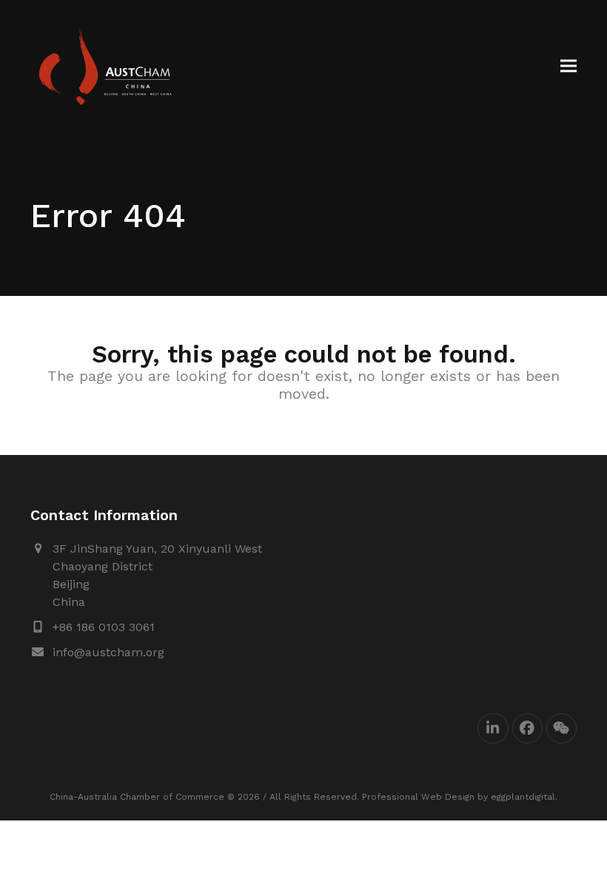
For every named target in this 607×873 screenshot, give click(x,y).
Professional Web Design (418, 797)
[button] (568, 66)
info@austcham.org (108, 652)
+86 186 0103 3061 (104, 627)
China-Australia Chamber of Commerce (137, 797)
